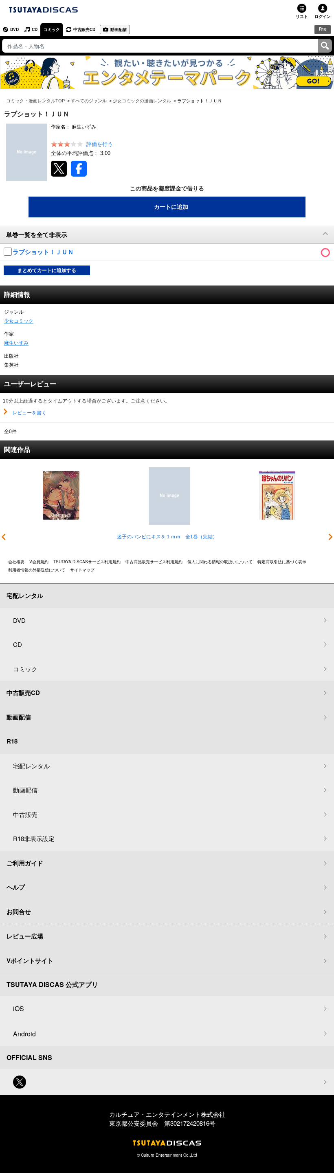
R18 (323, 29)
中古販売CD (84, 29)
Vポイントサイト (30, 960)
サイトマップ (82, 570)
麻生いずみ (16, 343)
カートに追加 (171, 207)
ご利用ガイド (25, 863)
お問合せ (19, 911)
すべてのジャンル (89, 100)
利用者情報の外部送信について (36, 570)
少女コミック (18, 321)
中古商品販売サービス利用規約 (153, 561)
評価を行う (99, 144)
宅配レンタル (31, 765)
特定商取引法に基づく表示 (281, 561)
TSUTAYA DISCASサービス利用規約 (87, 561)
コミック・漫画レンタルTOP (35, 100)
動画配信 (118, 29)
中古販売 (25, 814)
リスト (302, 16)
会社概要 (16, 561)
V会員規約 (38, 561)
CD (34, 29)
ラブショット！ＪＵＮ (44, 251)
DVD (14, 29)
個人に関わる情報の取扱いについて (220, 561)
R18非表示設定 (34, 838)
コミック (52, 29)
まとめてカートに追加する (47, 270)
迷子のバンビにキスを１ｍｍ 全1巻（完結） (167, 537)
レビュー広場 (25, 936)
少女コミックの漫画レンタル (142, 100)
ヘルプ (16, 887)
